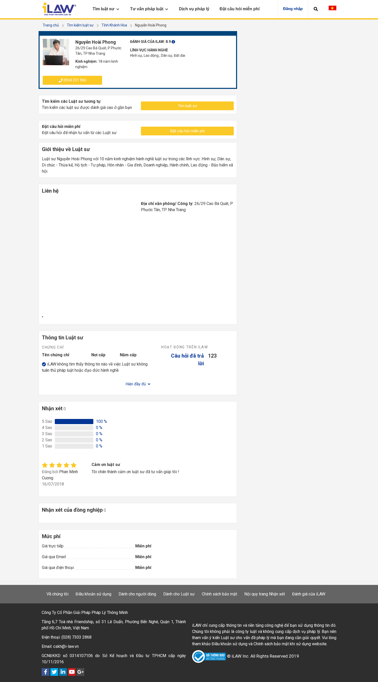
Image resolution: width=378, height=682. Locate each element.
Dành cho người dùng (137, 594)
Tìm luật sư (187, 106)
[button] (315, 9)
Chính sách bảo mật (219, 594)
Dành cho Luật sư (179, 594)
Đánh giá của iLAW (308, 594)
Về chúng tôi (57, 594)
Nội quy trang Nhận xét (264, 594)
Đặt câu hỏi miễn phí (187, 131)
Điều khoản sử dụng (93, 594)
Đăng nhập (293, 8)
